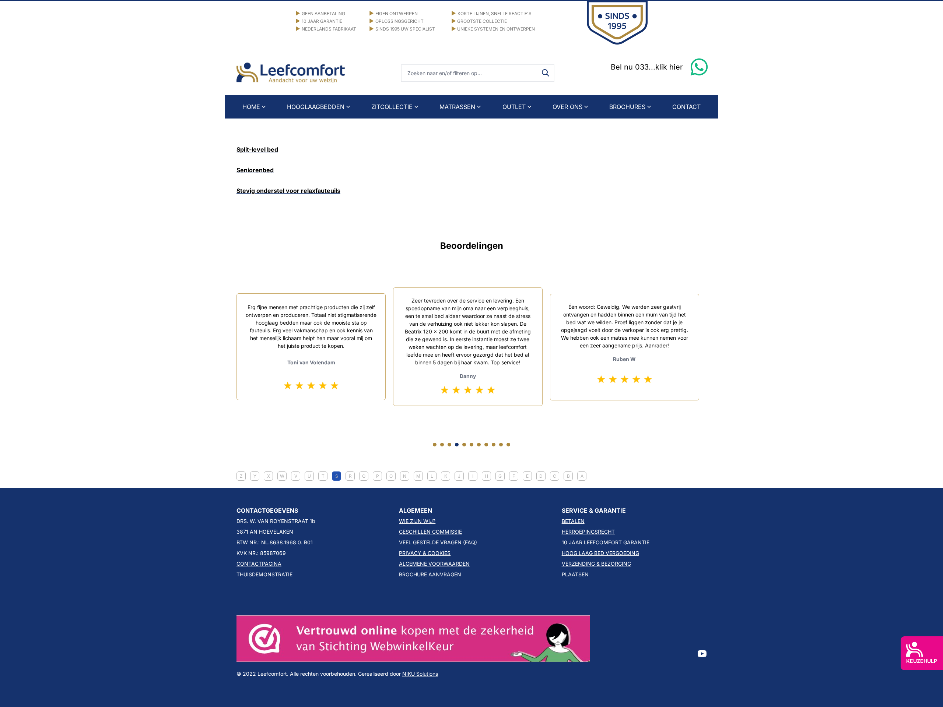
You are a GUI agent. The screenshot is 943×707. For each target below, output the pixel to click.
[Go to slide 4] (457, 444)
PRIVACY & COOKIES (425, 553)
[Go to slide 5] (464, 444)
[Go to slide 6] (471, 444)
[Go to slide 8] (486, 444)
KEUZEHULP (921, 661)
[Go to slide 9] (493, 444)
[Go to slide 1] (435, 444)
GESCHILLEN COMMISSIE (430, 532)
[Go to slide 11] (508, 444)
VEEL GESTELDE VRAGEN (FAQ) (438, 542)
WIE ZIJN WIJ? (417, 521)
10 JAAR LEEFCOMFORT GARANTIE (605, 542)
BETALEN (573, 521)
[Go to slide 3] (449, 444)
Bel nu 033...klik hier (647, 67)
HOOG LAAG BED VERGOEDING (600, 553)
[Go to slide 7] (479, 444)
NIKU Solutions (420, 674)
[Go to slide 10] (501, 444)
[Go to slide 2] (442, 444)
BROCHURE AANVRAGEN (430, 574)
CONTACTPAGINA (258, 564)
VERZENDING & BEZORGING (596, 564)
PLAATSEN (575, 574)
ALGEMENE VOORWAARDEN (434, 564)
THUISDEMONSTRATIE (264, 574)
